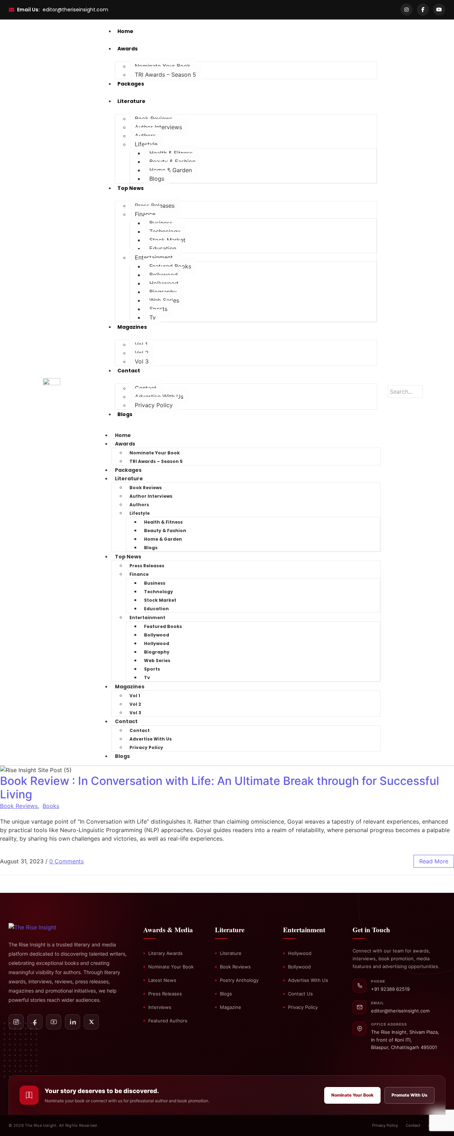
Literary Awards (165, 953)
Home (123, 435)
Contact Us (300, 993)
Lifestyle (146, 144)
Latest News (162, 980)
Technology (165, 231)
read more (433, 861)
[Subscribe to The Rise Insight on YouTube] (53, 1022)
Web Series (164, 300)
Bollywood (163, 274)
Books (51, 805)
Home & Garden (170, 170)
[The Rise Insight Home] (45, 927)
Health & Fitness (171, 153)
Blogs (156, 178)
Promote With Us (409, 1095)
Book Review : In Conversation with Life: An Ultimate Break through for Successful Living (219, 787)
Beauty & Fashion (172, 161)
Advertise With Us (159, 396)
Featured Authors (167, 1020)
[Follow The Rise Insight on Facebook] (35, 1022)
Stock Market (167, 240)
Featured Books (170, 266)
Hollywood (163, 283)
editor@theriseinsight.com (75, 9)
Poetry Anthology (239, 980)
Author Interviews (158, 127)
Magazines (129, 686)
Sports (158, 308)
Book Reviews (153, 118)
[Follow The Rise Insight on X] (91, 1022)
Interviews (159, 1007)
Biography (163, 291)
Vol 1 (141, 344)
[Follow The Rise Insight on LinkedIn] (72, 1022)
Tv (152, 317)
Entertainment (154, 257)
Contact (145, 388)
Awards (125, 443)
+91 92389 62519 (390, 989)
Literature (129, 478)
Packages (128, 470)
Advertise (436, 1125)
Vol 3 (142, 361)
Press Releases (155, 205)
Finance (145, 214)
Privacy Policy (154, 405)
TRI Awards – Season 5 (165, 74)
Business (160, 222)
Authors (145, 135)
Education (162, 248)
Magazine (230, 1007)
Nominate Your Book (162, 66)
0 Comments (66, 861)
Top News (128, 556)
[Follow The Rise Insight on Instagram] (16, 1022)
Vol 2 (142, 352)
